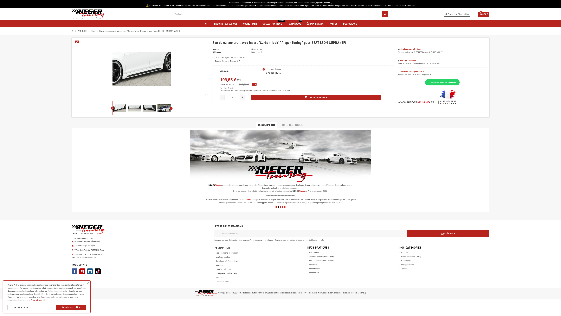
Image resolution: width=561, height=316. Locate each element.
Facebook (74, 271)
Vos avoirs (313, 264)
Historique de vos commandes (321, 260)
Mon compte (314, 252)
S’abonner (449, 233)
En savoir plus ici (38, 300)
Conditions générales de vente (228, 261)
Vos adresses (314, 269)
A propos (219, 265)
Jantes (404, 269)
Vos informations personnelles (321, 256)
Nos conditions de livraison (227, 253)
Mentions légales (223, 257)
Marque (216, 49)
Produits (404, 252)
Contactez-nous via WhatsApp (443, 82)
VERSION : (224, 71)
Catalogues (406, 260)
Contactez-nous (222, 281)
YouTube (82, 271)
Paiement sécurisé (223, 269)
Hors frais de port (226, 88)
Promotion (220, 277)
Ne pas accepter (21, 307)
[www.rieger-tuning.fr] (90, 14)
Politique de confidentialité (226, 273)
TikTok (98, 271)
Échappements (407, 264)
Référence (217, 52)
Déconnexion (314, 273)
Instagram (90, 271)
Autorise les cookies (71, 307)
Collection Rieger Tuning (411, 256)
